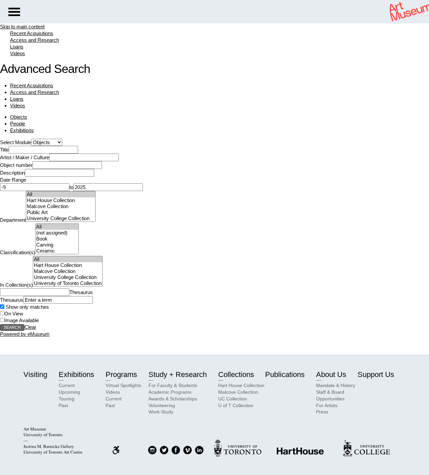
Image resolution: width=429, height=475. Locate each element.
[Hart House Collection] (60, 200)
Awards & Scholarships (172, 398)
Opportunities (330, 398)
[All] (60, 194)
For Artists (327, 405)
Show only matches (26, 307)
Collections (236, 374)
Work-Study (160, 411)
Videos (17, 53)
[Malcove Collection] (60, 206)
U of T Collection (235, 405)
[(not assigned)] (57, 233)
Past (63, 405)
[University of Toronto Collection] (67, 283)
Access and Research (34, 40)
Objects (18, 117)
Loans (16, 47)
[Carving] (57, 245)
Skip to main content (22, 26)
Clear (30, 327)
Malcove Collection (238, 392)
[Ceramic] (57, 251)
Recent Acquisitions (31, 33)
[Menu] (14, 12)
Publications (285, 374)
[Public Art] (60, 212)
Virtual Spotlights (123, 385)
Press (322, 411)
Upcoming (69, 392)
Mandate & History (335, 385)
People (17, 123)
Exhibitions (22, 130)
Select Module (15, 142)
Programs (121, 374)
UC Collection (232, 398)
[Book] (57, 239)
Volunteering (161, 405)
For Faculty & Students (172, 385)
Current (67, 385)
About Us (331, 374)
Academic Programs (169, 392)
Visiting (35, 374)
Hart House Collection (241, 385)
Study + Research (177, 374)
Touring (66, 398)
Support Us (376, 374)
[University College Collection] (60, 218)
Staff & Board (330, 392)
